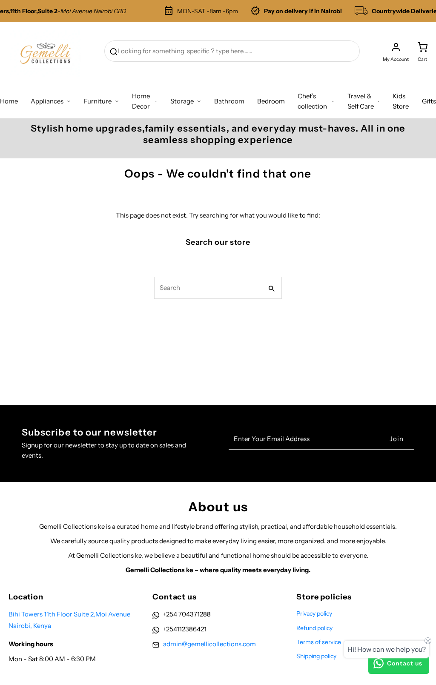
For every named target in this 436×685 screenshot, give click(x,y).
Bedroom (271, 101)
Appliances (47, 101)
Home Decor (141, 101)
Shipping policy (316, 656)
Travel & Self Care (360, 101)
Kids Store (401, 101)
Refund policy (314, 628)
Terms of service (318, 642)
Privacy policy (314, 613)
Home (9, 101)
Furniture (98, 101)
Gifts (429, 101)
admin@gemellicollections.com (209, 644)
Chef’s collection (312, 101)
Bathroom (229, 101)
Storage (182, 101)
